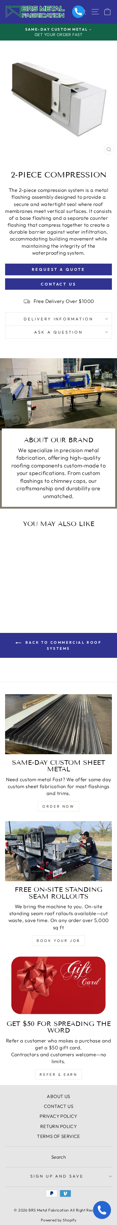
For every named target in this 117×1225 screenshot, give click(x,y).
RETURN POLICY (58, 1126)
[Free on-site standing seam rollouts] (58, 851)
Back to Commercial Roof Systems (62, 645)
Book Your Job (58, 940)
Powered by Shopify (58, 1219)
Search (58, 1157)
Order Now (58, 806)
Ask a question (58, 332)
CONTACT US (58, 1106)
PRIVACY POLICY (58, 1116)
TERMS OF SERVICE (58, 1136)
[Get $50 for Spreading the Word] (58, 985)
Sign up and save (57, 1176)
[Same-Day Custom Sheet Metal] (58, 724)
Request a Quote (58, 269)
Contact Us (58, 284)
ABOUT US (58, 1096)
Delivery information (59, 318)
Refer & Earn (58, 1074)
